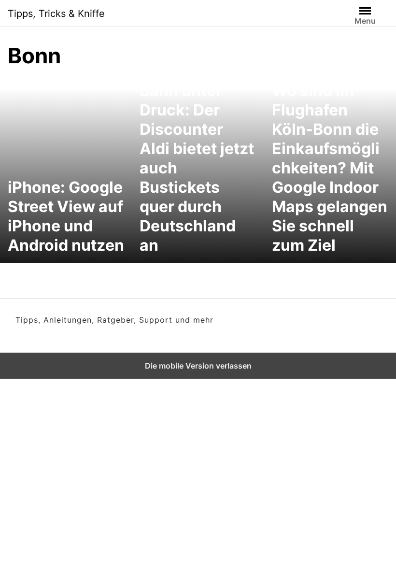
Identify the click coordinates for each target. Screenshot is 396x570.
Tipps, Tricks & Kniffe (56, 13)
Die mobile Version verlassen (198, 365)
